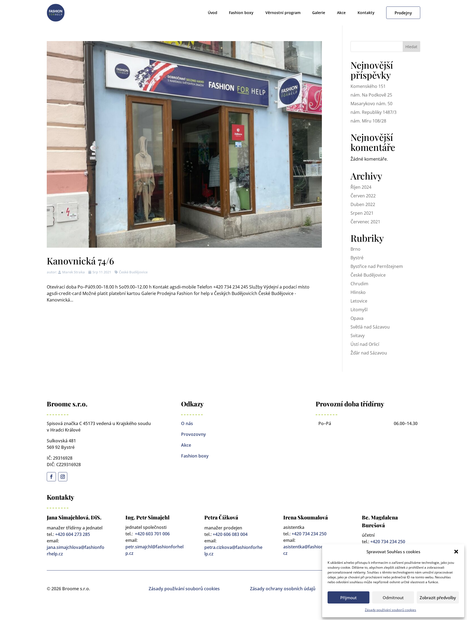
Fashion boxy (195, 456)
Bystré (357, 258)
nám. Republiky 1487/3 (373, 112)
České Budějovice (133, 272)
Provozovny (193, 434)
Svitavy (358, 336)
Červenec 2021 (365, 222)
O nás (187, 423)
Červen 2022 (363, 196)
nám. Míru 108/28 (368, 121)
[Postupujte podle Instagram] (62, 476)
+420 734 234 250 (309, 534)
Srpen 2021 (362, 213)
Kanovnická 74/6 (80, 260)
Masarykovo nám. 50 (371, 104)
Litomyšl (359, 310)
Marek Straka (73, 272)
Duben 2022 (363, 204)
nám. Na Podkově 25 (371, 95)
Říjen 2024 (361, 187)
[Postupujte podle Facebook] (51, 476)
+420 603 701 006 (152, 534)
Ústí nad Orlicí (365, 344)
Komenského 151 (368, 86)
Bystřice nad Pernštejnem (377, 266)
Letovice (359, 301)
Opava (357, 318)
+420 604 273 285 (72, 534)
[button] (456, 551)
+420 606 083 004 (230, 534)
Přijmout (348, 597)
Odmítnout (393, 597)
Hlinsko (358, 292)
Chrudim (359, 284)
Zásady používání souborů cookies (390, 610)
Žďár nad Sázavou (369, 353)
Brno (356, 249)
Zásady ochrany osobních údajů (282, 589)
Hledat (411, 46)
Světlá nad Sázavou (370, 327)
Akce (186, 445)
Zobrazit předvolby (438, 597)
